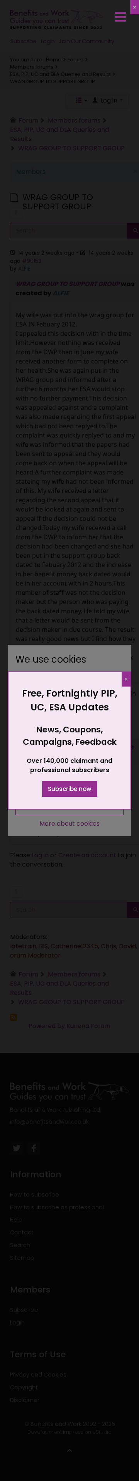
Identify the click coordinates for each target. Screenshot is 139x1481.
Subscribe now (69, 789)
